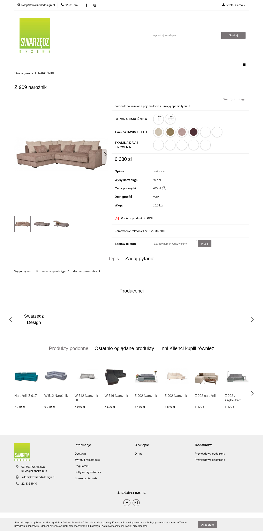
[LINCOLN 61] (182, 145)
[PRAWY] (170, 119)
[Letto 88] (217, 132)
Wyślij (204, 243)
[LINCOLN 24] (170, 145)
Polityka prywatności (88, 472)
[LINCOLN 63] (193, 145)
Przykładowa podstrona (210, 453)
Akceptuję (207, 524)
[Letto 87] (205, 132)
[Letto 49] (170, 132)
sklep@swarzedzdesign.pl (38, 477)
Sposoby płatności (86, 478)
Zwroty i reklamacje (87, 459)
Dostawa (80, 453)
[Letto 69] (193, 132)
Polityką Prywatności (74, 522)
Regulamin (82, 466)
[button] (83, 445)
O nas (138, 453)
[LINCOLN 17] (158, 145)
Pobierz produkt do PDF (137, 218)
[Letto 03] (158, 132)
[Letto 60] (182, 132)
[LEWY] (158, 119)
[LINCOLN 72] (205, 145)
